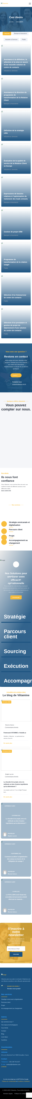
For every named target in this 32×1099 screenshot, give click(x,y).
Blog (2, 1034)
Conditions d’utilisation (23, 1081)
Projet (11, 536)
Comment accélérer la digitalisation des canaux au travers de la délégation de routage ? (16, 859)
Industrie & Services (10, 71)
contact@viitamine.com (18, 384)
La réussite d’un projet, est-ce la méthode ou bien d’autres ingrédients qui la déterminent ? (16, 784)
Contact (15, 375)
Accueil (11, 22)
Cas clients (4, 1028)
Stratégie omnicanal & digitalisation (12, 999)
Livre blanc (4, 1037)
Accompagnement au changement (18, 541)
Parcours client (15, 529)
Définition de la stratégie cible (14, 132)
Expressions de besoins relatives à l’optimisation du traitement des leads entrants (16, 196)
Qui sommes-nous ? (7, 1022)
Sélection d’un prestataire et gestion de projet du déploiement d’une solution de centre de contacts (15, 326)
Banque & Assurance (11, 103)
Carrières (4, 1040)
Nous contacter (6, 490)
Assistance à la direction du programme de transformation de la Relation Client (16, 96)
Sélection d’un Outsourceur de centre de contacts (15, 296)
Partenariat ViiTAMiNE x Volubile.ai (15, 732)
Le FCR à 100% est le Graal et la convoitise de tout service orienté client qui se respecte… (16, 897)
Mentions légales (8, 1093)
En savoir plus (16, 597)
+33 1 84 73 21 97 (14, 1062)
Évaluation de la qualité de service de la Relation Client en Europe (15, 163)
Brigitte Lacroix (9, 774)
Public (6, 268)
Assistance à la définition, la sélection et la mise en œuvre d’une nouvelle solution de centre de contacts (16, 63)
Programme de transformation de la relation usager (15, 262)
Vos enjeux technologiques (9, 1025)
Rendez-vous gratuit (13, 988)
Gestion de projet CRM (13, 232)
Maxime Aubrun (9, 725)
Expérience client (10, 806)
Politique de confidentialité (9, 1081)
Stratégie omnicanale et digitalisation (19, 523)
